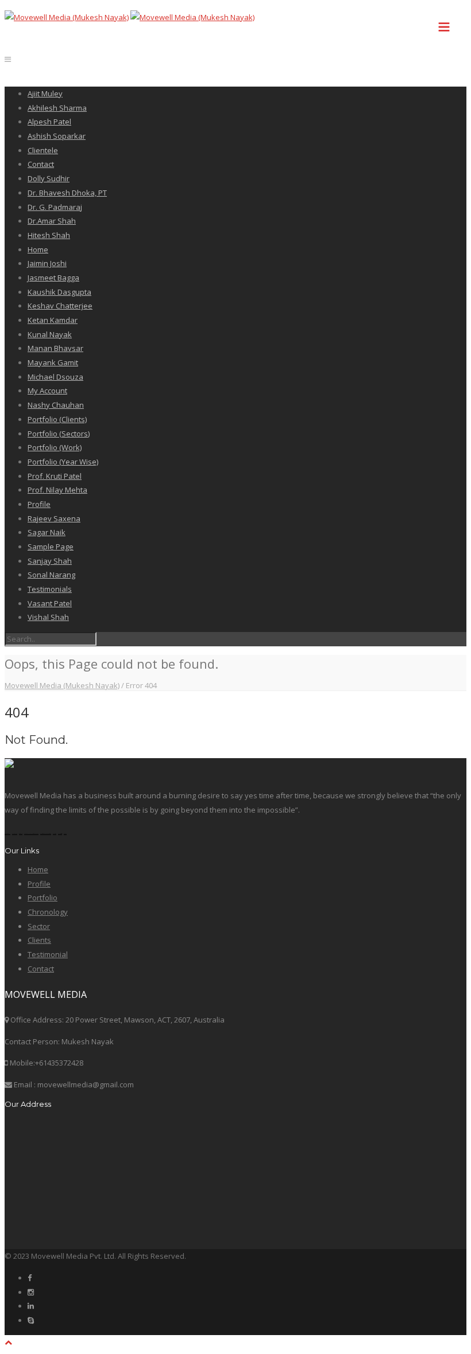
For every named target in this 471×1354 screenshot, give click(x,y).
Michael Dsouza (55, 377)
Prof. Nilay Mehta (57, 490)
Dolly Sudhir (49, 178)
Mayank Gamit (53, 362)
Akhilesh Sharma (57, 108)
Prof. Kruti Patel (55, 476)
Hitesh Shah (49, 235)
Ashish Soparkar (57, 136)
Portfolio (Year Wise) (63, 461)
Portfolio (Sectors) (59, 433)
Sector (39, 926)
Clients (39, 940)
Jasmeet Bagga (53, 277)
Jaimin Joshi (47, 263)
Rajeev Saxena (54, 518)
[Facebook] (30, 1278)
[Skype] (31, 1320)
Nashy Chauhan (56, 405)
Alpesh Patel (49, 121)
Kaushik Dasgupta (59, 292)
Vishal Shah (48, 617)
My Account (47, 390)
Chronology (48, 912)
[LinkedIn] (31, 1306)
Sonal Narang (51, 574)
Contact (41, 164)
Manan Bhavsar (55, 348)
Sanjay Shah (50, 561)
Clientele (43, 150)
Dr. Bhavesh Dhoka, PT (67, 193)
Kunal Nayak (50, 334)
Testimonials (50, 589)
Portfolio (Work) (55, 447)
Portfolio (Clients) (57, 419)
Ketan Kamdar (53, 320)
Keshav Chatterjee (60, 306)
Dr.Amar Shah (52, 221)
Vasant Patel (50, 603)
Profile (39, 504)
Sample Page (51, 546)
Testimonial (48, 954)
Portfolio (42, 897)
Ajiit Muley (45, 93)
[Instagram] (31, 1292)
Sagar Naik (46, 532)
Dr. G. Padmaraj (55, 207)
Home (38, 249)
